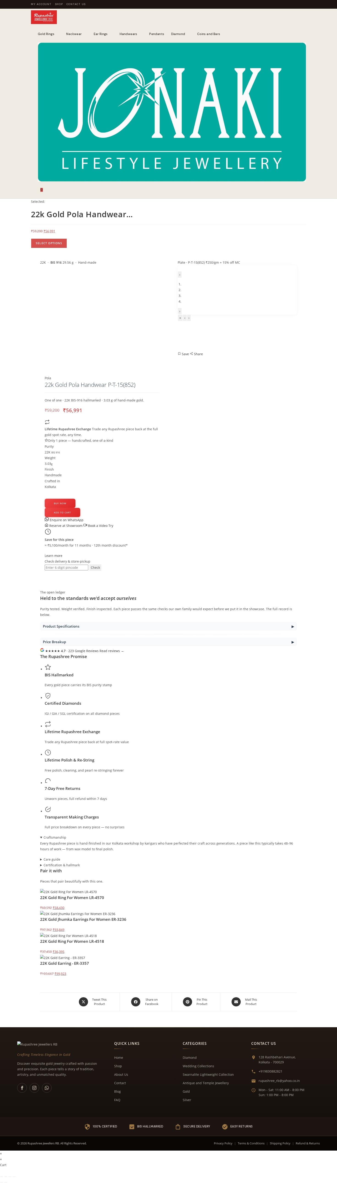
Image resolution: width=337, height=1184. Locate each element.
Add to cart (62, 512)
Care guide (52, 859)
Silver (187, 1100)
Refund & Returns (308, 1143)
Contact (120, 1083)
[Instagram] (34, 1088)
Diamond (190, 1057)
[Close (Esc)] (14, 1176)
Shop (59, 4)
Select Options (49, 243)
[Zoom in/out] (1, 1176)
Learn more (53, 555)
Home (118, 1057)
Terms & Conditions (251, 1143)
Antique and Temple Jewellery (206, 1083)
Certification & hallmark (62, 865)
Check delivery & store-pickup (67, 561)
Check (95, 567)
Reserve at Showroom (65, 525)
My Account (41, 4)
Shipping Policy (280, 1143)
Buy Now (60, 503)
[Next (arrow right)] (5, 1182)
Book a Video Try (100, 525)
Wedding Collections (198, 1066)
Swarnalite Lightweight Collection (208, 1074)
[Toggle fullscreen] (5, 1176)
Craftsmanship (55, 837)
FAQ (117, 1100)
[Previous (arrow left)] (1, 1182)
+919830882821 (270, 1071)
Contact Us (76, 4)
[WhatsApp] (47, 1088)
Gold (186, 1091)
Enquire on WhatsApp (66, 520)
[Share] (9, 1176)
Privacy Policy (223, 1143)
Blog (117, 1091)
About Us (121, 1074)
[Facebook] (22, 1088)
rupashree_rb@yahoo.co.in (279, 1080)
